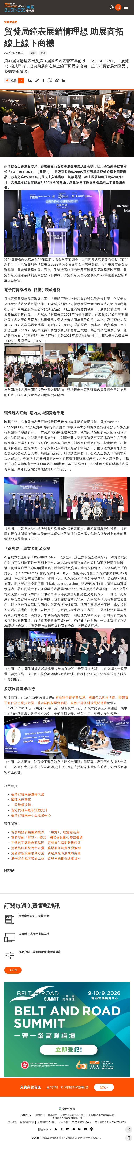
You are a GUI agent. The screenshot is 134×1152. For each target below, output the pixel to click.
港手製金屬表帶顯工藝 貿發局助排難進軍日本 (46, 858)
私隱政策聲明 (27, 1122)
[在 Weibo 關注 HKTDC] (73, 1129)
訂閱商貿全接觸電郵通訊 (101, 1115)
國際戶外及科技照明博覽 (88, 703)
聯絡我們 (52, 1115)
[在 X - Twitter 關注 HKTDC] (62, 1129)
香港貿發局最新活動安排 (29, 810)
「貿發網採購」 (22, 805)
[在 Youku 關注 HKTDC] (91, 1129)
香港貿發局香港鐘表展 (27, 794)
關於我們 (40, 1115)
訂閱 (14, 970)
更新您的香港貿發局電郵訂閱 (67, 1117)
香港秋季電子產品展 (70, 697)
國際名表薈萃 (21, 799)
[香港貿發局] (67, 1108)
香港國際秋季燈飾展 (52, 703)
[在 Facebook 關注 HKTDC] (56, 1129)
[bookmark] (128, 1137)
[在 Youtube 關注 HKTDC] (85, 1129)
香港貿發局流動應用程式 (73, 1115)
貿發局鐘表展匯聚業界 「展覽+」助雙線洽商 (45, 832)
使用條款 (12, 1122)
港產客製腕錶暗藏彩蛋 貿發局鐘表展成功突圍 (46, 853)
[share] (128, 1129)
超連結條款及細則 (46, 1122)
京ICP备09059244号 (82, 1122)
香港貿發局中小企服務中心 (31, 815)
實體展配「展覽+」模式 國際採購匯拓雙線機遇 (47, 837)
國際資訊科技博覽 (102, 697)
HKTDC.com (26, 1115)
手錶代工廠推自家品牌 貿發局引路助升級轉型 (46, 842)
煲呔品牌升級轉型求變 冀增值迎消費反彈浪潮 (46, 848)
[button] (125, 7)
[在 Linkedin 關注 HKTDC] (67, 1129)
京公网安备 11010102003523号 (110, 1122)
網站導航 (63, 1122)
